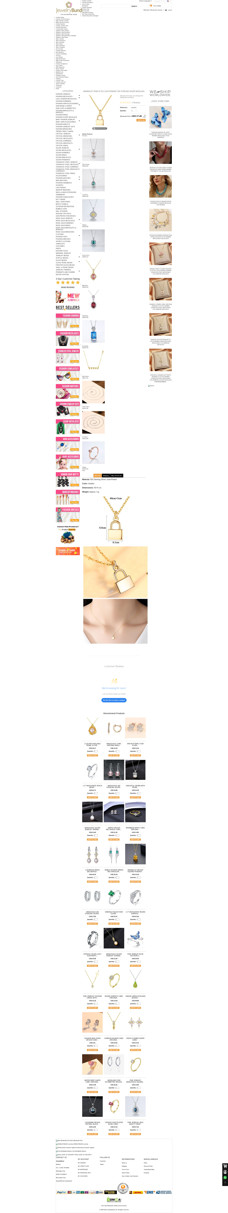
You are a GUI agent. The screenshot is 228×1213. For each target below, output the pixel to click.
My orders (82, 1163)
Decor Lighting (62, 274)
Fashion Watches (61, 50)
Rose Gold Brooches (65, 232)
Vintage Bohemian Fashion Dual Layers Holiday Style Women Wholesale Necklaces (160, 236)
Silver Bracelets (60, 45)
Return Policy (126, 1172)
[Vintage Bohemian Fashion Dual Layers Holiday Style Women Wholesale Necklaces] (160, 220)
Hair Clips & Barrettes (88, 14)
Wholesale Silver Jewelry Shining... (92, 828)
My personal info (84, 1172)
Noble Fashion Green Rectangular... (114, 871)
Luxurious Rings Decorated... (92, 871)
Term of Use (125, 1169)
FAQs (145, 1163)
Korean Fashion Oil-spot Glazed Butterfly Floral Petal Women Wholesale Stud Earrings (160, 135)
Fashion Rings (60, 17)
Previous (84, 135)
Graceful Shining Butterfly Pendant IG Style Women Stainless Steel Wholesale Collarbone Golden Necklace (161, 377)
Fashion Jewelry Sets (62, 25)
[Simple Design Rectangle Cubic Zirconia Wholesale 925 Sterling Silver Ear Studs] (114, 813)
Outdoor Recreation (61, 70)
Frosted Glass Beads (65, 265)
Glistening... (85, 315)
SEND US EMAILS (61, 1174)
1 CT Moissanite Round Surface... (135, 913)
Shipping (106, 475)
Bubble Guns (59, 72)
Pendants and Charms (65, 272)
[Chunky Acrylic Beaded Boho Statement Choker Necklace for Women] (160, 187)
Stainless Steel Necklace (63, 32)
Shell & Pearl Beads (65, 267)
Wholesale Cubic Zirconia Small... (114, 744)
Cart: (154, 6)
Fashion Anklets (60, 24)
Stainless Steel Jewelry (62, 30)
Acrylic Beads (62, 258)
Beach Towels (60, 68)
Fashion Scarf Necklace (63, 19)
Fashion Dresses (61, 82)
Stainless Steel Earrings (62, 34)
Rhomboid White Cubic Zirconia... (135, 828)
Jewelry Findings (63, 270)
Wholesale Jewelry (156, 10)
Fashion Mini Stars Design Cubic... (92, 1039)
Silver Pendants (60, 47)
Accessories (59, 49)
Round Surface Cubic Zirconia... (114, 997)
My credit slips (83, 1166)
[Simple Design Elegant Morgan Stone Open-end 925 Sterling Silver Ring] (93, 465)
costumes (59, 87)
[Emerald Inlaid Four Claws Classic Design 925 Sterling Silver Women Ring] (114, 897)
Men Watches (60, 52)
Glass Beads (61, 260)
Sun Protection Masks (62, 77)
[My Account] (225, 1172)
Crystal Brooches (64, 136)
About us (124, 1163)
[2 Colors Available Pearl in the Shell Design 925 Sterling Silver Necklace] (92, 729)
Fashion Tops (60, 80)
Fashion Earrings (87, 7)
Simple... (84, 467)
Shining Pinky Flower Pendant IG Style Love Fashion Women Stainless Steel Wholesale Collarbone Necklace (161, 271)
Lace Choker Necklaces (66, 99)
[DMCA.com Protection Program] (114, 1201)
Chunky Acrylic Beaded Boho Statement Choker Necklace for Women (160, 203)
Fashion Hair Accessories (67, 103)
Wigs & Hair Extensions (62, 60)
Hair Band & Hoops (87, 12)
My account (83, 1159)
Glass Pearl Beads (64, 263)
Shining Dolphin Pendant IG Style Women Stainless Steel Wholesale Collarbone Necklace (160, 342)
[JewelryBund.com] (69, 12)
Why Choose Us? (116, 475)
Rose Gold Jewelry (64, 218)
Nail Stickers (59, 73)
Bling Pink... (85, 285)
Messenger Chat (61, 1177)
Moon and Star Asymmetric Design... (114, 1081)
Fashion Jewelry (86, 1)
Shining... (84, 225)
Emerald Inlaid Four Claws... (114, 913)
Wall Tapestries (60, 67)
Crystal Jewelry (63, 134)
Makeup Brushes (61, 59)
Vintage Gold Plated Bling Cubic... (114, 1123)
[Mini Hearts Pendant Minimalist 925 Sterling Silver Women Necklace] (93, 374)
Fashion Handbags (61, 54)
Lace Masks (59, 57)
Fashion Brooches (61, 27)
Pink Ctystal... (86, 164)
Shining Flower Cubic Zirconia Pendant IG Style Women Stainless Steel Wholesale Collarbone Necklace (161, 307)
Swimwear (59, 62)
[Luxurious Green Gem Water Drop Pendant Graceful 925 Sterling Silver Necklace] (93, 193)
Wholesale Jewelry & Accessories (117, 1205)
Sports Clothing (60, 83)
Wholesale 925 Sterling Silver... (113, 786)
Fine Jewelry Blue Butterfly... (135, 955)
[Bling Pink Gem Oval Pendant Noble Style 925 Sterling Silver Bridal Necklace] (93, 284)
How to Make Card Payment (130, 1176)
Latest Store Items (160, 101)
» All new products (160, 381)
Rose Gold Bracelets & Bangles (66, 228)
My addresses (83, 1169)
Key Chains (59, 65)
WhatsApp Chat (60, 1171)
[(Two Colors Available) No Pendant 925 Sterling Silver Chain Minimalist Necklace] (93, 405)
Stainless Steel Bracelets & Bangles (66, 35)
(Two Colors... (86, 406)
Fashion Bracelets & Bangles (90, 15)
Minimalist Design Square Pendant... (135, 871)
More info (98, 475)
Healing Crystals (60, 75)
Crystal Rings (62, 145)
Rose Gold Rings (63, 225)
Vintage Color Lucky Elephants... (92, 955)
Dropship (146, 1172)
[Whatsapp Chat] (225, 1177)
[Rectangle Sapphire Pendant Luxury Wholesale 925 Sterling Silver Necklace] (93, 344)
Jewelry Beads (62, 255)
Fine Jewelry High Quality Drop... (135, 1123)
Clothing (58, 78)
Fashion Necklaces (87, 2)
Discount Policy (148, 1166)
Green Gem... (86, 255)
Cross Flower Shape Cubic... (135, 1039)
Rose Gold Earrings (65, 223)
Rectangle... (85, 346)
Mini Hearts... (86, 376)
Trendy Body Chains (62, 29)
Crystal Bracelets (64, 143)
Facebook (103, 1161)
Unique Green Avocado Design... (135, 997)
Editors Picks (62, 251)
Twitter (102, 1164)
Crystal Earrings (63, 141)
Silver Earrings (60, 42)
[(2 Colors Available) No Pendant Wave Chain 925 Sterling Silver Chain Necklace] (93, 435)
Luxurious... (85, 194)
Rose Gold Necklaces (65, 221)
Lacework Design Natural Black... (92, 1123)
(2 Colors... (85, 437)
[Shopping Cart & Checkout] (225, 1166)
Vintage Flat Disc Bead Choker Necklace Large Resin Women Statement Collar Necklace (161, 169)
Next (83, 470)
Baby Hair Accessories (62, 22)
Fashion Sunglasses (62, 63)
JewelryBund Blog (149, 1169)
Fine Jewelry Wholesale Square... (135, 1081)
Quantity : (123, 111)
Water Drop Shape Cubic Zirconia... (92, 1081)
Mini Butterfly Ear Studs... (135, 744)
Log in (170, 10)
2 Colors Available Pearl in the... (92, 744)
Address (58, 1164)
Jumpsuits (59, 85)
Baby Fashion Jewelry (62, 20)
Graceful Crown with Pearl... (135, 786)
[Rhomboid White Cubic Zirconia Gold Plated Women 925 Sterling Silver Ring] (135, 813)
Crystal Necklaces (64, 138)
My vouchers (83, 1176)
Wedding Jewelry (63, 253)
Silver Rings (59, 44)
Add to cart (92, 755)
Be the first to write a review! (114, 700)
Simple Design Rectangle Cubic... (114, 828)
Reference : (124, 107)
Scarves (58, 55)
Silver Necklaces (61, 40)
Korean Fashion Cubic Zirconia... (114, 1039)
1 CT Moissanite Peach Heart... (92, 786)
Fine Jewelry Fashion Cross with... (92, 997)
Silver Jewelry (60, 39)
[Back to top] (225, 1183)
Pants (57, 88)
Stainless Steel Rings (62, 37)
